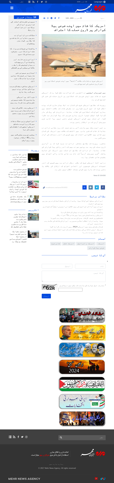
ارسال (46, 296)
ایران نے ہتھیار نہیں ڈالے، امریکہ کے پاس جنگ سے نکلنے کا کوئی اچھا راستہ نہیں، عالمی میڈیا (17, 187)
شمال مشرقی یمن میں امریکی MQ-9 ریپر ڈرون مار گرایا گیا (76, 227)
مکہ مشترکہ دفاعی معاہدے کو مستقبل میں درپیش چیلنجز (18, 199)
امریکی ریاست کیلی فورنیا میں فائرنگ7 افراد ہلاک (80, 215)
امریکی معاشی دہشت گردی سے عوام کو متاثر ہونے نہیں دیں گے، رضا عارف (22, 89)
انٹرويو (33, 209)
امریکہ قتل (68, 244)
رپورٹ (35, 150)
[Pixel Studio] (94, 478)
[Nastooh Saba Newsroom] (102, 478)
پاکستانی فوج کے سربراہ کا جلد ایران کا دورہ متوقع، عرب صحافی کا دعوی (22, 51)
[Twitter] (22, 437)
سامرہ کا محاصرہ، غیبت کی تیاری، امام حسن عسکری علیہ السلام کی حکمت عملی (18, 160)
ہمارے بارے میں (56, 464)
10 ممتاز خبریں (26, 17)
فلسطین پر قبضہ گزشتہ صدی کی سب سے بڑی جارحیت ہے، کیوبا (76, 218)
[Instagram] (26, 437)
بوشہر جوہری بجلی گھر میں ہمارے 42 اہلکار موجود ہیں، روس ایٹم (23, 137)
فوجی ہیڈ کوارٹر (96, 248)
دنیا (102, 18)
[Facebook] (18, 437)
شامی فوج (56, 244)
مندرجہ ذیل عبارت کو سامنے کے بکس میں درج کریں (82, 285)
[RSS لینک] (14, 437)
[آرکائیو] (10, 437)
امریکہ (101, 244)
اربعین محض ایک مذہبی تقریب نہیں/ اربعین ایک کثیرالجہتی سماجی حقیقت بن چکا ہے (18, 237)
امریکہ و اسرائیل (85, 244)
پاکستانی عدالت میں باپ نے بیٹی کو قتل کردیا (82, 212)
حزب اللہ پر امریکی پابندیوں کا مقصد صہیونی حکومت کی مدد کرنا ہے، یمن (22, 100)
